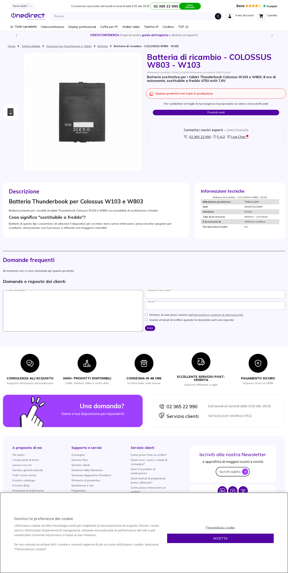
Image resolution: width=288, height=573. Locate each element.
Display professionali (82, 27)
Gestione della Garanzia (87, 470)
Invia (150, 328)
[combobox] (137, 16)
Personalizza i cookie (220, 527)
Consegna (78, 455)
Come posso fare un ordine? (149, 455)
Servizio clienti (182, 416)
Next (272, 35)
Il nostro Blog (20, 485)
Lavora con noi (22, 465)
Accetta (220, 538)
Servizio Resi (80, 460)
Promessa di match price (28, 490)
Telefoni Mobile (30, 46)
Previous (16, 35)
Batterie (103, 46)
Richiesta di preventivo (86, 480)
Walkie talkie (131, 27)
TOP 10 (183, 27)
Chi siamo (18, 455)
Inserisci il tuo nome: (159, 290)
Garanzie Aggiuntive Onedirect (91, 475)
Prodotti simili (216, 112)
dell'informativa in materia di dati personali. (215, 315)
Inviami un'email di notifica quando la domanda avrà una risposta (191, 320)
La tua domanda (15, 290)
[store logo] (28, 16)
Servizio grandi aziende (27, 470)
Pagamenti (78, 490)
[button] (27, 448)
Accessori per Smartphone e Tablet (69, 46)
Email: (151, 301)
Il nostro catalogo (23, 480)
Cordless (168, 27)
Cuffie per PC (109, 27)
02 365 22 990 (181, 406)
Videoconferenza (52, 27)
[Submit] (218, 16)
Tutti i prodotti (26, 26)
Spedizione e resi (82, 485)
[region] (144, 532)
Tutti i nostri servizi (24, 475)
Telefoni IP (151, 27)
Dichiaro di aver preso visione (196, 315)
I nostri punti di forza (25, 460)
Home (11, 46)
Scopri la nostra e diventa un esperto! (144, 35)
